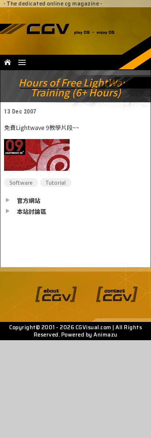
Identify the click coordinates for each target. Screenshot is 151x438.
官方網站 (28, 200)
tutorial (55, 182)
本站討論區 (31, 211)
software (21, 182)
